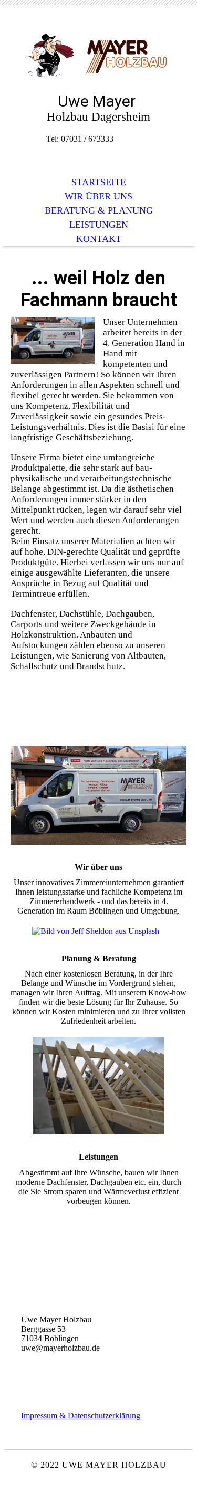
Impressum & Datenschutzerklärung (80, 1415)
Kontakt (98, 239)
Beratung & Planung (99, 210)
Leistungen (98, 224)
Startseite (98, 182)
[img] (99, 56)
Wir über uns (98, 196)
